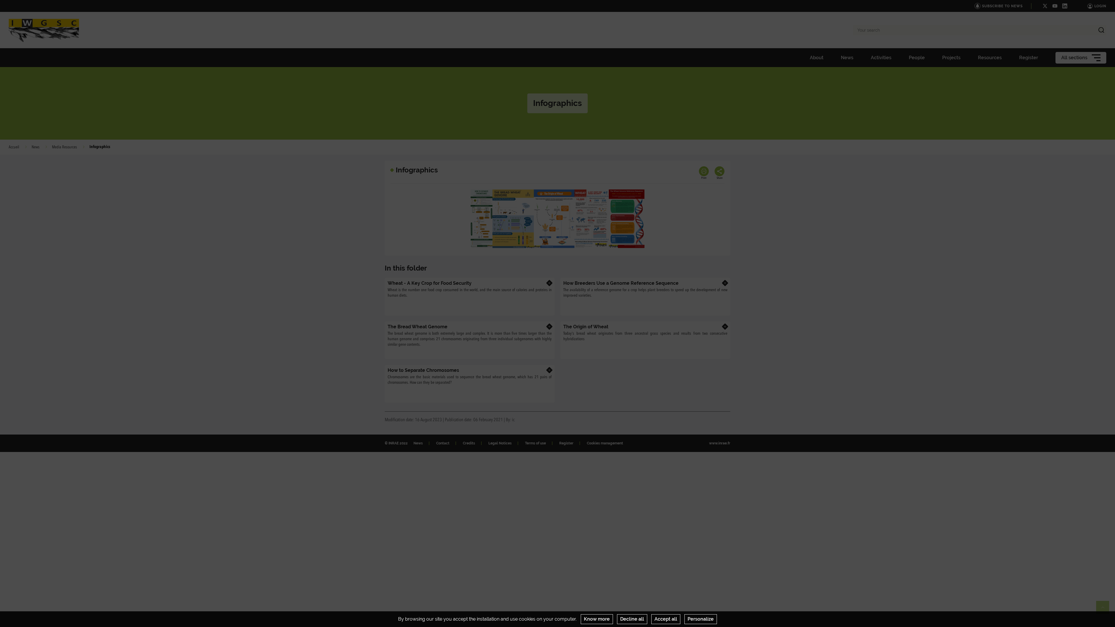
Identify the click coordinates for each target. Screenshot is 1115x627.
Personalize (701, 619)
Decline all (632, 619)
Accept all (665, 619)
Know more (597, 619)
